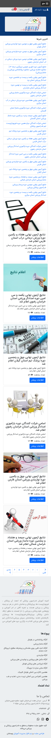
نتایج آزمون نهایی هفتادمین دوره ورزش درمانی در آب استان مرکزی (26, 102)
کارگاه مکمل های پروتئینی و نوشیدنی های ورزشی (28, 659)
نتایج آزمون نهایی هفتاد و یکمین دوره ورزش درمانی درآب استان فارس (26, 140)
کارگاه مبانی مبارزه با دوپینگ (37, 668)
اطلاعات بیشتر (37, 257)
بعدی (9, 569)
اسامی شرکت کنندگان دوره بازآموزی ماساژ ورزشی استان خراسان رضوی (27, 94)
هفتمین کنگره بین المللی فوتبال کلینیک (32, 672)
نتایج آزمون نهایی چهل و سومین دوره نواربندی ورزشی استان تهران (25, 45)
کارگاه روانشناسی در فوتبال (37, 639)
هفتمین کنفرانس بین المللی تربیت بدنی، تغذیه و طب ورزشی (26, 678)
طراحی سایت (39, 733)
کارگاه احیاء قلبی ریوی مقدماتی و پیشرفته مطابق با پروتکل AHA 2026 (25, 650)
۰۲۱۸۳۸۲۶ (42, 708)
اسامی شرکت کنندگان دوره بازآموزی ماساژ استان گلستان (28, 109)
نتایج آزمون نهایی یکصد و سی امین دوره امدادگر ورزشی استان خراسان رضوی (27, 155)
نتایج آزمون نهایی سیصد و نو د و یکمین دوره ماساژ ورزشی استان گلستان (27, 117)
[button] (45, 3)
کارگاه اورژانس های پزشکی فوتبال (34, 663)
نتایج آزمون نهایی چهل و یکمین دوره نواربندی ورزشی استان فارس (26, 163)
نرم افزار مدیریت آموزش (22, 733)
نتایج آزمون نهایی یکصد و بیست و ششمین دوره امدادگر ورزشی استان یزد (27, 79)
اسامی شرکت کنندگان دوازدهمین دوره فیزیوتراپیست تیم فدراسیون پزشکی (26, 125)
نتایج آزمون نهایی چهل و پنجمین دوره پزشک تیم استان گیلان (27, 171)
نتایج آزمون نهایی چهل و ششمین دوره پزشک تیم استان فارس (27, 132)
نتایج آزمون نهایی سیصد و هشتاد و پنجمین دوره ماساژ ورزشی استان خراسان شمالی (27, 178)
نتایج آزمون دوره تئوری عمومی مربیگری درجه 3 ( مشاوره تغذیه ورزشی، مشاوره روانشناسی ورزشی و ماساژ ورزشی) (27, 69)
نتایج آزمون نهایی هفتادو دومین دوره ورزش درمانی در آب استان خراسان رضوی (25, 61)
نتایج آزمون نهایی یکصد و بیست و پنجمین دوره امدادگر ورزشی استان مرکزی (28, 194)
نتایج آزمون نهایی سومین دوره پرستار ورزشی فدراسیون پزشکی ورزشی (29, 186)
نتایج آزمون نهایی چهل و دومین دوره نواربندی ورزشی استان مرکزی (26, 53)
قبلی (44, 572)
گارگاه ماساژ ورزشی (40, 644)
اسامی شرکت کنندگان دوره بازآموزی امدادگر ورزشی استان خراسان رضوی (26, 148)
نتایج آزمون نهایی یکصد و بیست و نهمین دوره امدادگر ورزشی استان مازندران (28, 86)
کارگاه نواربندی (42, 655)
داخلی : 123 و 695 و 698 (36, 713)
